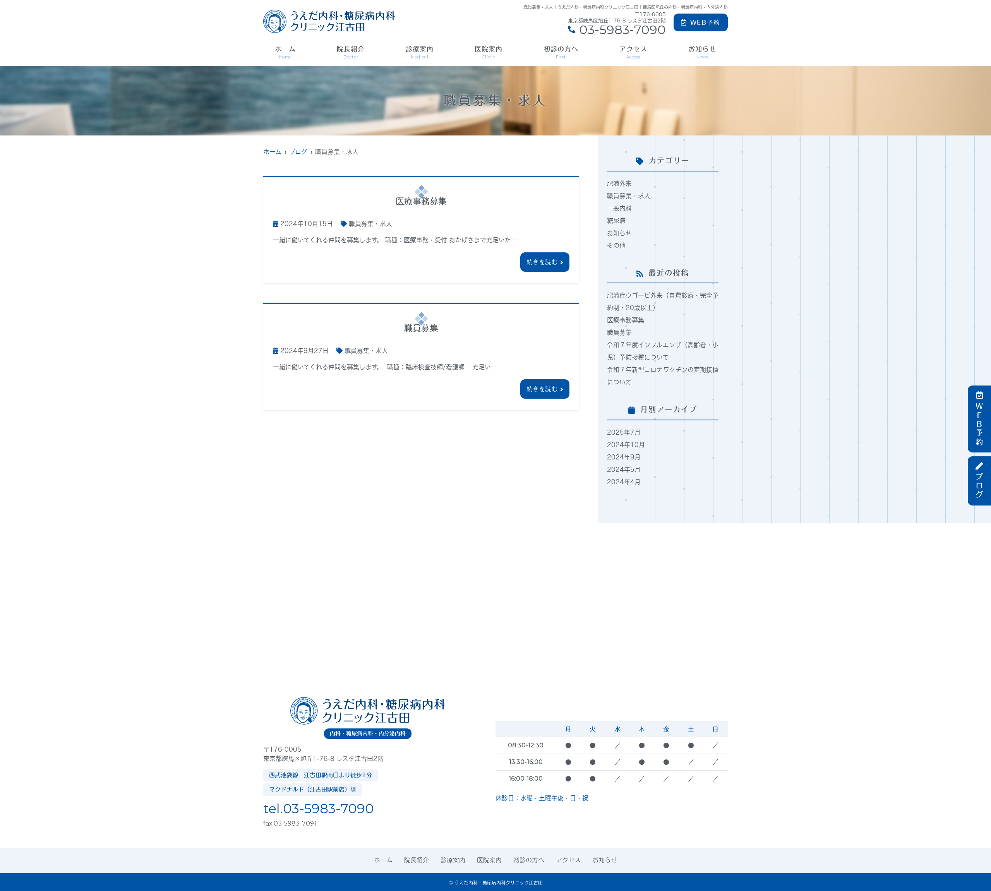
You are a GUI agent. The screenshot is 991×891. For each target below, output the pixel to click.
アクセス (633, 53)
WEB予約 (705, 22)
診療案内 (420, 53)
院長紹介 (351, 53)
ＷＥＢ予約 (979, 424)
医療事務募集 (625, 320)
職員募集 (619, 332)
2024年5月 (624, 469)
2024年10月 (626, 445)
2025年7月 (624, 432)
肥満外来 (619, 183)
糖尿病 (616, 221)
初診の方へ (561, 53)
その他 (616, 245)
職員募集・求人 (370, 224)
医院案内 (488, 53)
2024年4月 (624, 482)
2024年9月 (624, 457)
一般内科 (619, 208)
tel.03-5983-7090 (318, 808)
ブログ (979, 486)
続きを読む (541, 262)
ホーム (285, 53)
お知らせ (702, 53)
